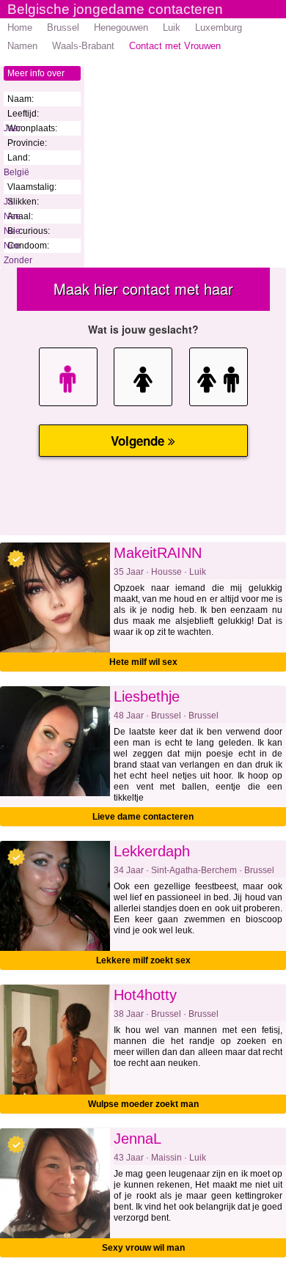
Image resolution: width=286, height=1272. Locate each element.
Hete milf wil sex (143, 662)
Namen (22, 45)
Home (19, 27)
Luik (171, 27)
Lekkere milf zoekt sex (143, 960)
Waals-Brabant (83, 45)
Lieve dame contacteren (143, 817)
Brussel (63, 27)
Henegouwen (121, 27)
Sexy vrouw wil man (143, 1248)
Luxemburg (218, 27)
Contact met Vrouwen (175, 45)
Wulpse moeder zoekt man (143, 1104)
